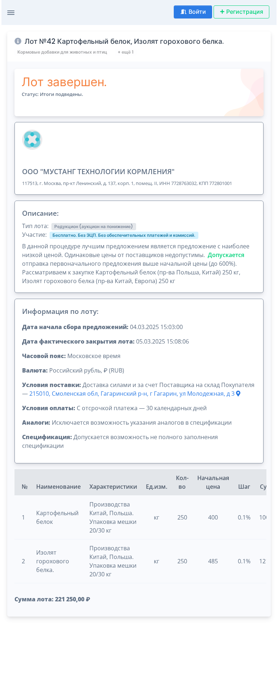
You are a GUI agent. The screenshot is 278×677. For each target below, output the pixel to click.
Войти (197, 12)
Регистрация (244, 12)
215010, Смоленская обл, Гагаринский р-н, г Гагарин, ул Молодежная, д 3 (132, 394)
